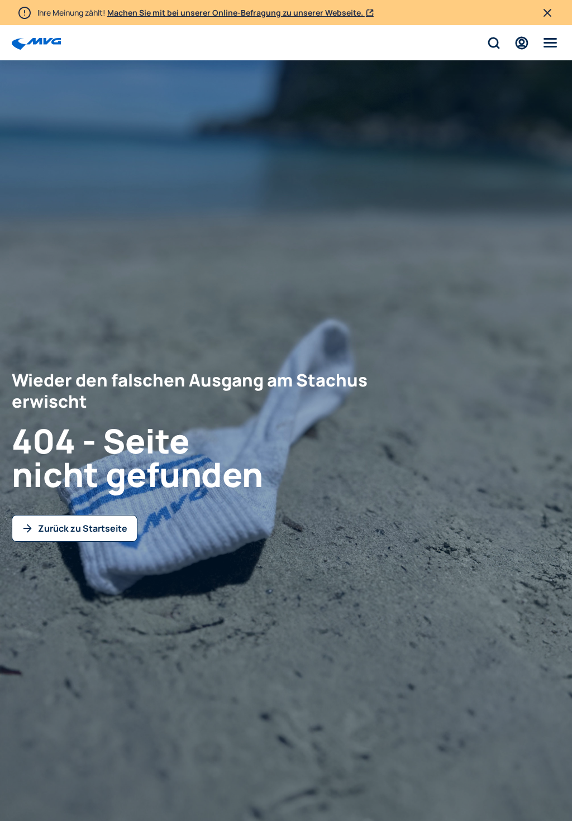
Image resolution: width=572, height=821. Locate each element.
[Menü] (550, 42)
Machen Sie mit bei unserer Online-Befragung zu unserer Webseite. (236, 12)
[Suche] (493, 42)
